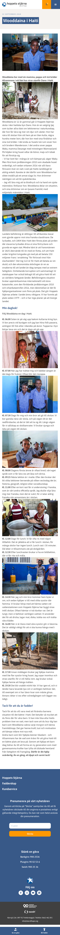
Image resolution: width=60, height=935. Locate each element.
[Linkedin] (39, 893)
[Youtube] (33, 893)
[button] (55, 4)
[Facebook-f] (21, 893)
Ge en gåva (15, 933)
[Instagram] (27, 893)
